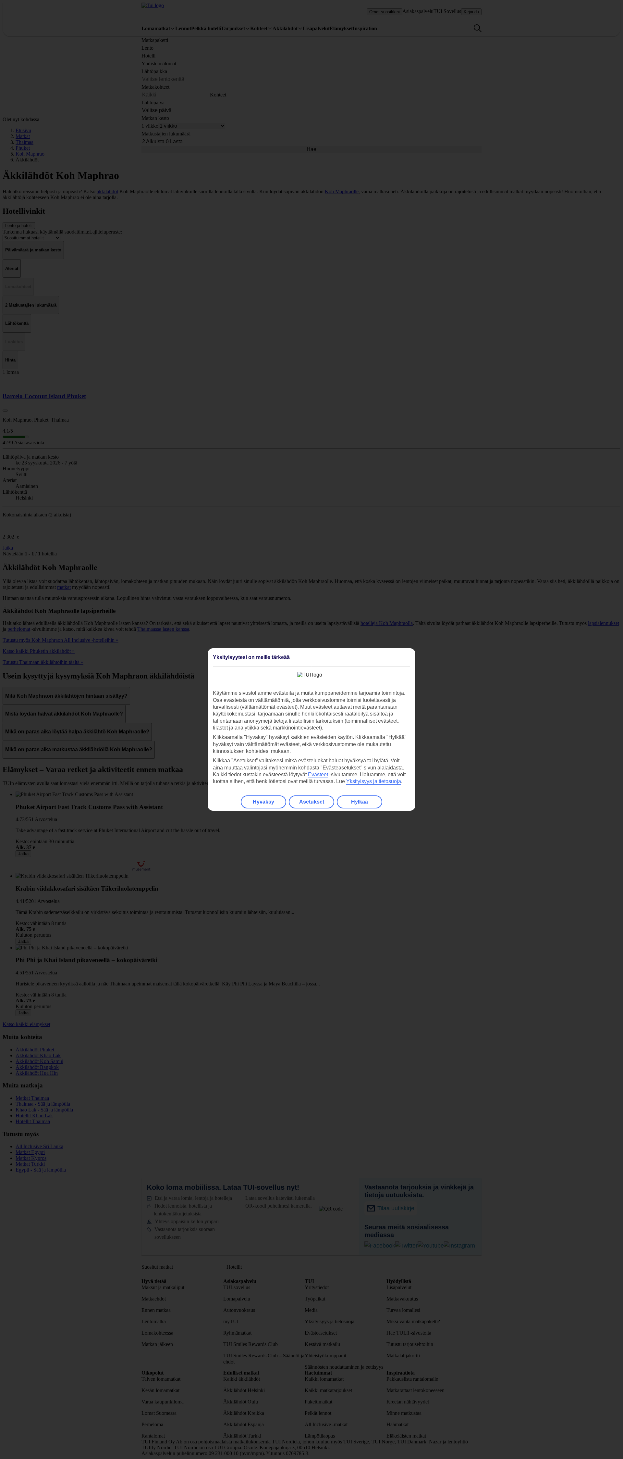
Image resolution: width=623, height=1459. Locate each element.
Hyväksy (263, 802)
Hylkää (359, 802)
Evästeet (318, 774)
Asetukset (311, 802)
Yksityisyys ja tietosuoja (373, 781)
